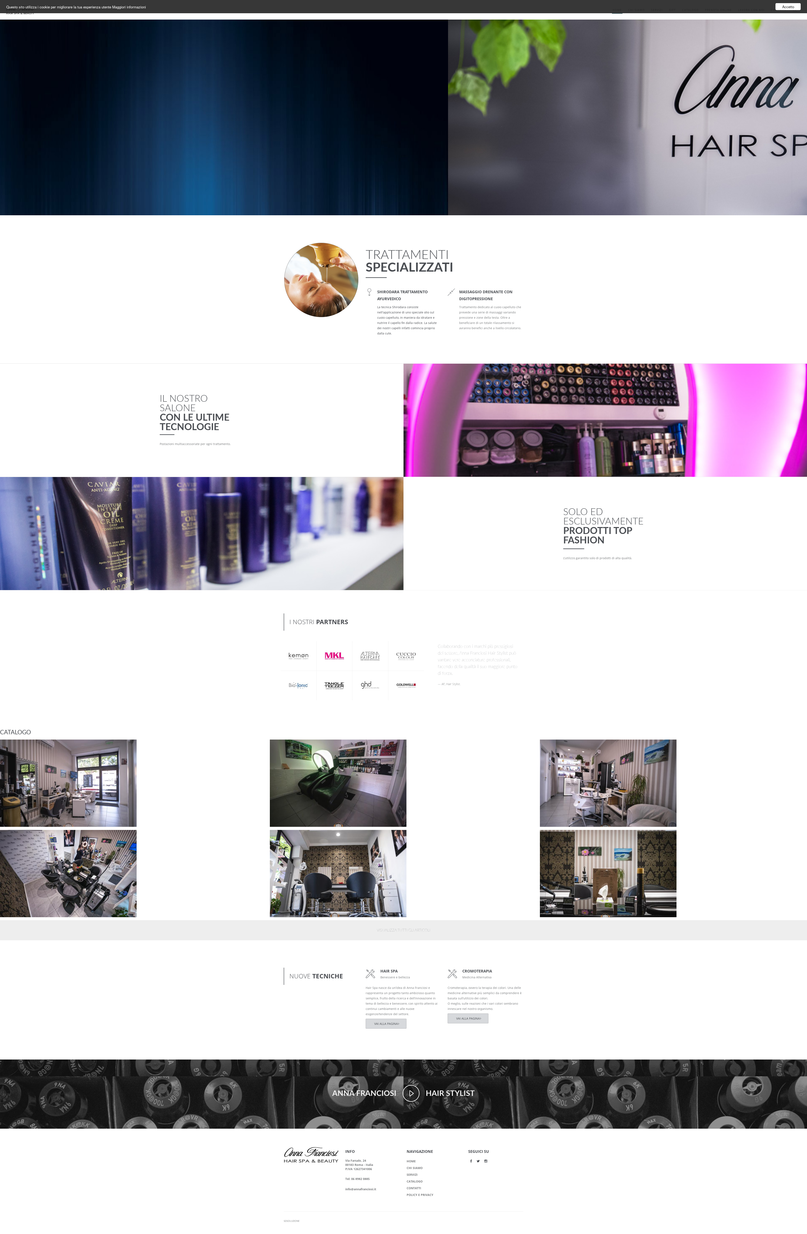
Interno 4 (554, 746)
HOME (411, 1161)
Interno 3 (14, 836)
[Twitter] (478, 1161)
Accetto (788, 6)
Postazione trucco (21, 746)
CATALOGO (415, 1181)
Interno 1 (554, 836)
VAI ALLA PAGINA (386, 1024)
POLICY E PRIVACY (420, 1195)
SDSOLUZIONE (291, 1220)
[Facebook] (471, 1161)
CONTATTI (414, 1188)
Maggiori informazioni (129, 6)
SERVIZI (412, 1175)
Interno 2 (284, 836)
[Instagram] (486, 1161)
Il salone (13, 751)
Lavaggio (284, 746)
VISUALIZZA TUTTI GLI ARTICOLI (403, 930)
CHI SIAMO (415, 1168)
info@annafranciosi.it (360, 1189)
